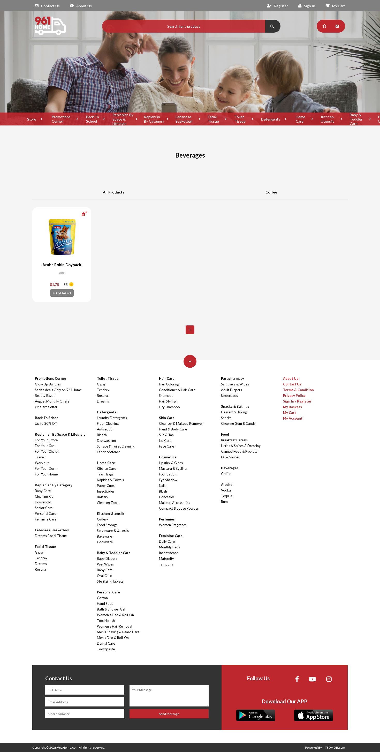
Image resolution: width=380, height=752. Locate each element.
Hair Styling (167, 401)
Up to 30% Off (46, 423)
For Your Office (46, 440)
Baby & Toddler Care (356, 119)
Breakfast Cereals (234, 440)
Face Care (166, 446)
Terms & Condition (298, 390)
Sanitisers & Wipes (235, 384)
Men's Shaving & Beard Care (118, 632)
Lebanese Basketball (184, 119)
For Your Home (46, 474)
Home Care (300, 119)
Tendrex (41, 558)
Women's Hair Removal (114, 626)
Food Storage (107, 525)
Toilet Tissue (240, 119)
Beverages (230, 468)
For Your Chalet (46, 451)
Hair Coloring (169, 384)
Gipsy (39, 552)
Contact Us (50, 6)
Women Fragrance (173, 525)
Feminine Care (45, 519)
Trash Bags (105, 474)
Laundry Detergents (112, 418)
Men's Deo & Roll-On (113, 638)
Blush (163, 491)
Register (281, 6)
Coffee (271, 192)
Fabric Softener (108, 452)
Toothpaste (106, 649)
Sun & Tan (166, 435)
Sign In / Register (297, 401)
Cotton (102, 598)
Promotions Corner (61, 119)
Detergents (270, 119)
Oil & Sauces (230, 457)
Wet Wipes (105, 564)
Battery (102, 497)
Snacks (226, 418)
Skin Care (166, 418)
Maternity (166, 558)
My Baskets (292, 407)
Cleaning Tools (108, 503)
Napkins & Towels (110, 480)
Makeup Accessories (174, 503)
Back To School (92, 119)
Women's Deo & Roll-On (115, 615)
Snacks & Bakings (235, 406)
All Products (113, 192)
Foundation (167, 474)
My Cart (338, 6)
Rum (224, 502)
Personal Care (45, 513)
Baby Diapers (107, 558)
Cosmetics (167, 457)
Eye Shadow (168, 480)
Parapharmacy (232, 378)
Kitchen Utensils (327, 119)
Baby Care (43, 491)
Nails (162, 485)
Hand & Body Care (173, 429)
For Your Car (44, 446)
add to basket (76, 214)
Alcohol (227, 484)
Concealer (166, 497)
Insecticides (106, 491)
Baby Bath (104, 570)
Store (31, 119)
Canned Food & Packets (239, 451)
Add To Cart (63, 293)
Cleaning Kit (44, 496)
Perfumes (167, 519)
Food (225, 434)
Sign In (309, 6)
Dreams (41, 564)
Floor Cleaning (108, 423)
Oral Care (104, 576)
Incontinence (168, 553)
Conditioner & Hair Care (177, 390)
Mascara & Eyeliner (173, 468)
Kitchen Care (106, 468)
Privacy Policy (294, 395)
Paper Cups (106, 485)
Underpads (229, 395)
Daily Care (167, 541)
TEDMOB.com (335, 747)
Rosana (40, 569)
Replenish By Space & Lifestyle (122, 119)
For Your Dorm (46, 468)
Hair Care (166, 378)
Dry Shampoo (169, 407)
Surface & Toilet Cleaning (115, 446)
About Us (84, 6)
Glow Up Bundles (48, 384)
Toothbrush (106, 621)
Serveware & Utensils (113, 530)
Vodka (226, 490)
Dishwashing (106, 440)
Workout (42, 463)
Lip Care (165, 440)
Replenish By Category (154, 119)
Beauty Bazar (45, 395)
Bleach (102, 435)
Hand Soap (105, 603)
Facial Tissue (213, 119)
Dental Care (106, 643)
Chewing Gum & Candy (238, 423)
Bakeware (104, 536)
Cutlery (102, 519)
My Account (292, 418)
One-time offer (46, 407)
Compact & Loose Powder (179, 508)
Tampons (166, 564)
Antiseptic (104, 429)
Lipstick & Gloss (171, 463)
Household (43, 502)
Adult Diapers (231, 390)
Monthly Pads (169, 547)
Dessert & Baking (234, 412)
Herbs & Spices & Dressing (241, 446)
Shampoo (166, 395)
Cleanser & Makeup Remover (181, 423)
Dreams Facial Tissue (51, 536)
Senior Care (43, 508)
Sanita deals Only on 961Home (58, 390)
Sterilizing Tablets (110, 581)
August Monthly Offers (52, 401)
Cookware (105, 542)
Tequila (226, 496)
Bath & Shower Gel (111, 609)
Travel (39, 457)
